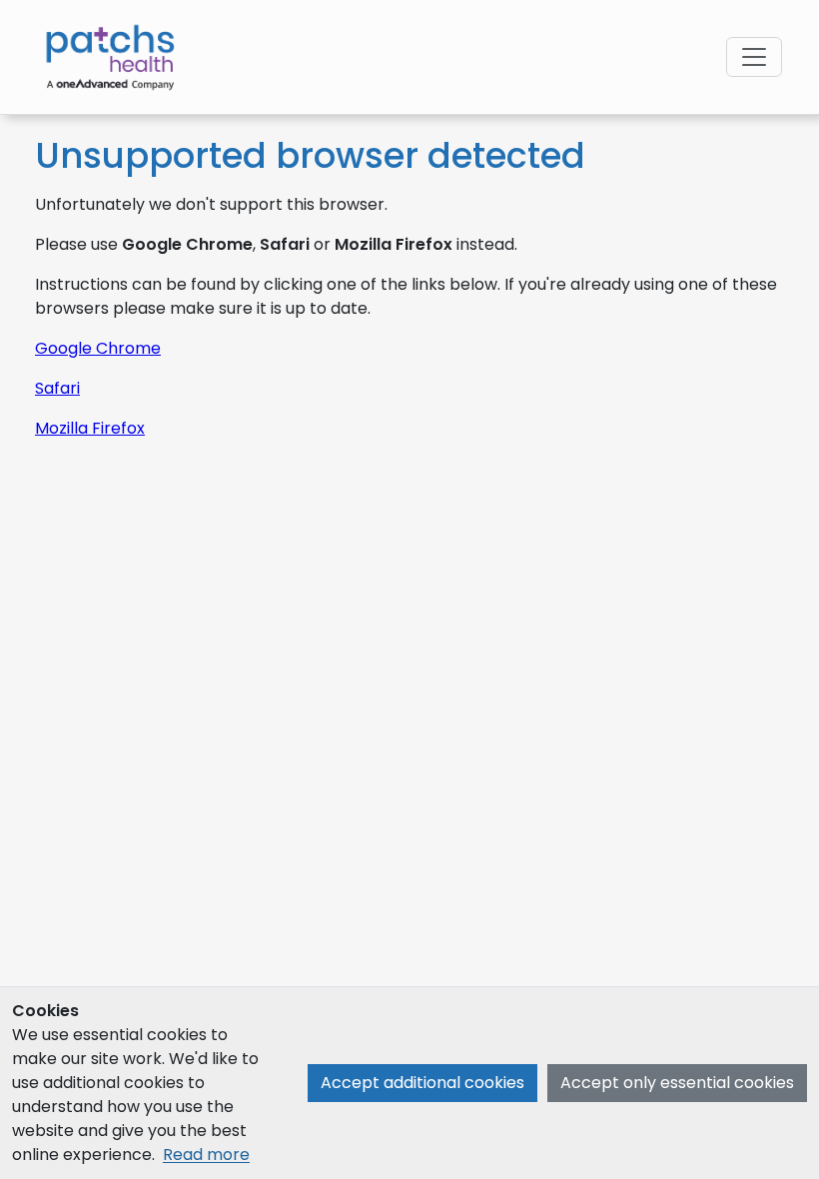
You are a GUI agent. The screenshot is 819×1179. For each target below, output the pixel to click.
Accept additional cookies (422, 1082)
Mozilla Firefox (90, 428)
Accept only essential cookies (677, 1082)
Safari (57, 388)
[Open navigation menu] (754, 57)
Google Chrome (98, 348)
